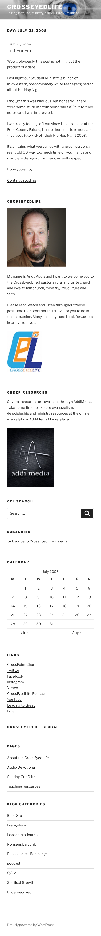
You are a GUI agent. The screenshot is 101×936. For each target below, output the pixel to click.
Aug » (76, 633)
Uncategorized (19, 892)
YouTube (14, 699)
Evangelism (16, 825)
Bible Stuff (16, 816)
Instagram (15, 682)
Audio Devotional (21, 767)
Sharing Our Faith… (22, 777)
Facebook (15, 676)
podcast (13, 863)
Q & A (11, 873)
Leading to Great (21, 705)
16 (39, 606)
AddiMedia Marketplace (49, 419)
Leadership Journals (23, 835)
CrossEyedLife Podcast (26, 694)
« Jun (24, 633)
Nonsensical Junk (21, 844)
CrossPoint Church (23, 665)
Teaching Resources (23, 786)
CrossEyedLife (34, 7)
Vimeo (12, 688)
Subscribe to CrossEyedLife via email (38, 541)
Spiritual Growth (20, 883)
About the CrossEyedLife (28, 758)
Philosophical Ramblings (27, 854)
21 (13, 615)
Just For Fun (20, 50)
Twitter (13, 670)
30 (38, 624)
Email (11, 711)
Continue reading (21, 180)
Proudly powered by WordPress (30, 925)
